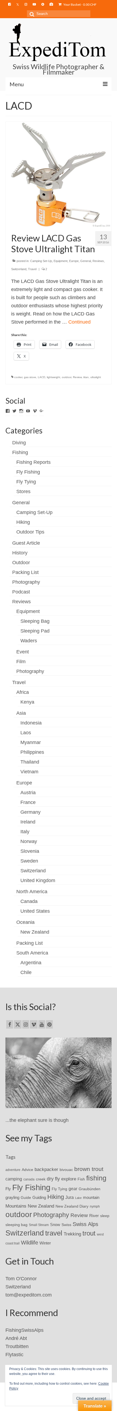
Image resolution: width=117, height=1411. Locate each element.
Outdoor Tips (30, 532)
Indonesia (31, 723)
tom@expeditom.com (28, 1295)
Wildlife (29, 1243)
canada (29, 1179)
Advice (27, 1169)
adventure (12, 1170)
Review (77, 377)
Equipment (60, 261)
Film (21, 661)
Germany (30, 812)
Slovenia (29, 851)
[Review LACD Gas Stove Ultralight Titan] (58, 174)
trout (89, 1233)
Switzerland (18, 269)
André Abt (16, 1338)
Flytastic (14, 1354)
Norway (28, 841)
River (94, 1215)
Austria (28, 792)
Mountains (15, 1206)
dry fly (53, 1179)
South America (32, 953)
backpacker (46, 1169)
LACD (41, 377)
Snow (55, 1224)
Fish (81, 1179)
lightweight (53, 377)
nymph (95, 1206)
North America (31, 891)
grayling (12, 1197)
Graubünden (89, 1189)
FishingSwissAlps (24, 1330)
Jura (69, 1197)
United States (35, 911)
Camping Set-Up (41, 261)
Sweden (29, 861)
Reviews (98, 261)
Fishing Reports (33, 462)
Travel (32, 269)
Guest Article (26, 543)
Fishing (20, 452)
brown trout (88, 1169)
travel (53, 1233)
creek (40, 1179)
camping (13, 1178)
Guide (26, 1197)
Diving (19, 442)
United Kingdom (37, 880)
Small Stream (39, 1225)
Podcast (21, 592)
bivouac (66, 1169)
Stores (23, 491)
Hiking (23, 522)
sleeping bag (16, 1224)
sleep (104, 1216)
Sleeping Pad (35, 631)
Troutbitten (17, 1346)
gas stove (30, 377)
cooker (18, 377)
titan (86, 377)
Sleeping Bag (35, 621)
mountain (91, 1197)
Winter (45, 1243)
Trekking (72, 1234)
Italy (24, 831)
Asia (21, 713)
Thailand (29, 762)
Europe (74, 261)
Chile (26, 972)
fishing (96, 1178)
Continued (79, 322)
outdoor (66, 377)
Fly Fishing (28, 472)
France (28, 802)
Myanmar (30, 742)
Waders (28, 640)
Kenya (27, 702)
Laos (25, 732)
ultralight (95, 377)
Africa (22, 692)
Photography (26, 582)
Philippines (32, 752)
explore (68, 1179)
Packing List (25, 572)
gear (73, 1188)
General (85, 261)
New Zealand (34, 932)
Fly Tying (26, 481)
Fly (8, 1188)
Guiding (39, 1197)
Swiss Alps (85, 1224)
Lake (78, 1197)
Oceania (25, 922)
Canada (29, 901)
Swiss (66, 1225)
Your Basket (80, 4)
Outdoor (21, 562)
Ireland (27, 822)
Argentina (30, 962)
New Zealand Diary (72, 1206)
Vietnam (29, 771)
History (19, 553)
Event (22, 652)
